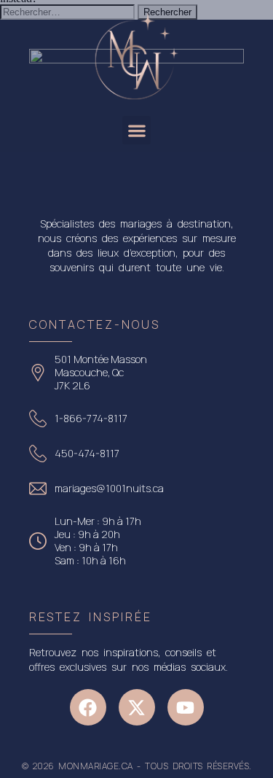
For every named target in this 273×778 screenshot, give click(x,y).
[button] (136, 130)
